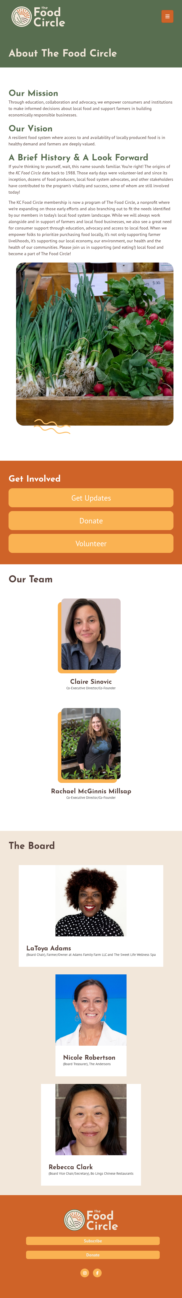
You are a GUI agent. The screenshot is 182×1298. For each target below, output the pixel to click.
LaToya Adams (48, 947)
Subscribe (93, 1241)
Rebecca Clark (71, 1166)
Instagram (84, 1273)
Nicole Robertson (89, 1056)
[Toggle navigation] (167, 16)
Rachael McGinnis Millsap (91, 790)
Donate (91, 520)
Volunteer (91, 543)
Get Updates (91, 498)
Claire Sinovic (91, 680)
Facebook (97, 1273)
